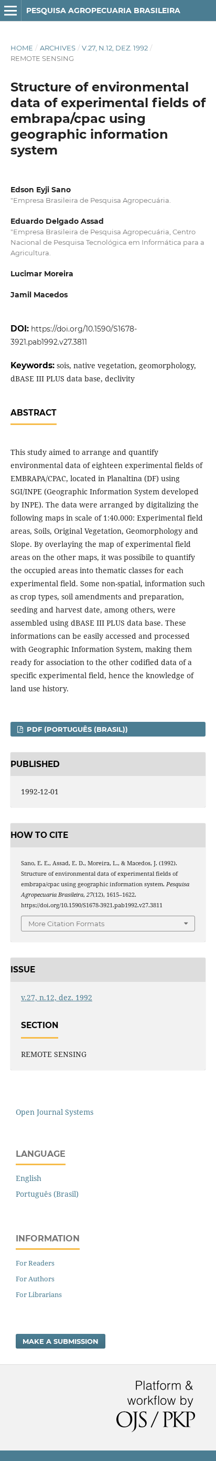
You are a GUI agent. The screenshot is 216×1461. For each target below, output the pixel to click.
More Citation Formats (66, 923)
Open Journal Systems (54, 1112)
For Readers (35, 1263)
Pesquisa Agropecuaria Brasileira (103, 10)
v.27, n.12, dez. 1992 (115, 48)
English (28, 1178)
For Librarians (39, 1294)
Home (21, 48)
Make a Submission (61, 1341)
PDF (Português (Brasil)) (76, 729)
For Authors (35, 1278)
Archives (57, 48)
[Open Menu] (10, 10)
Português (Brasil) (47, 1194)
